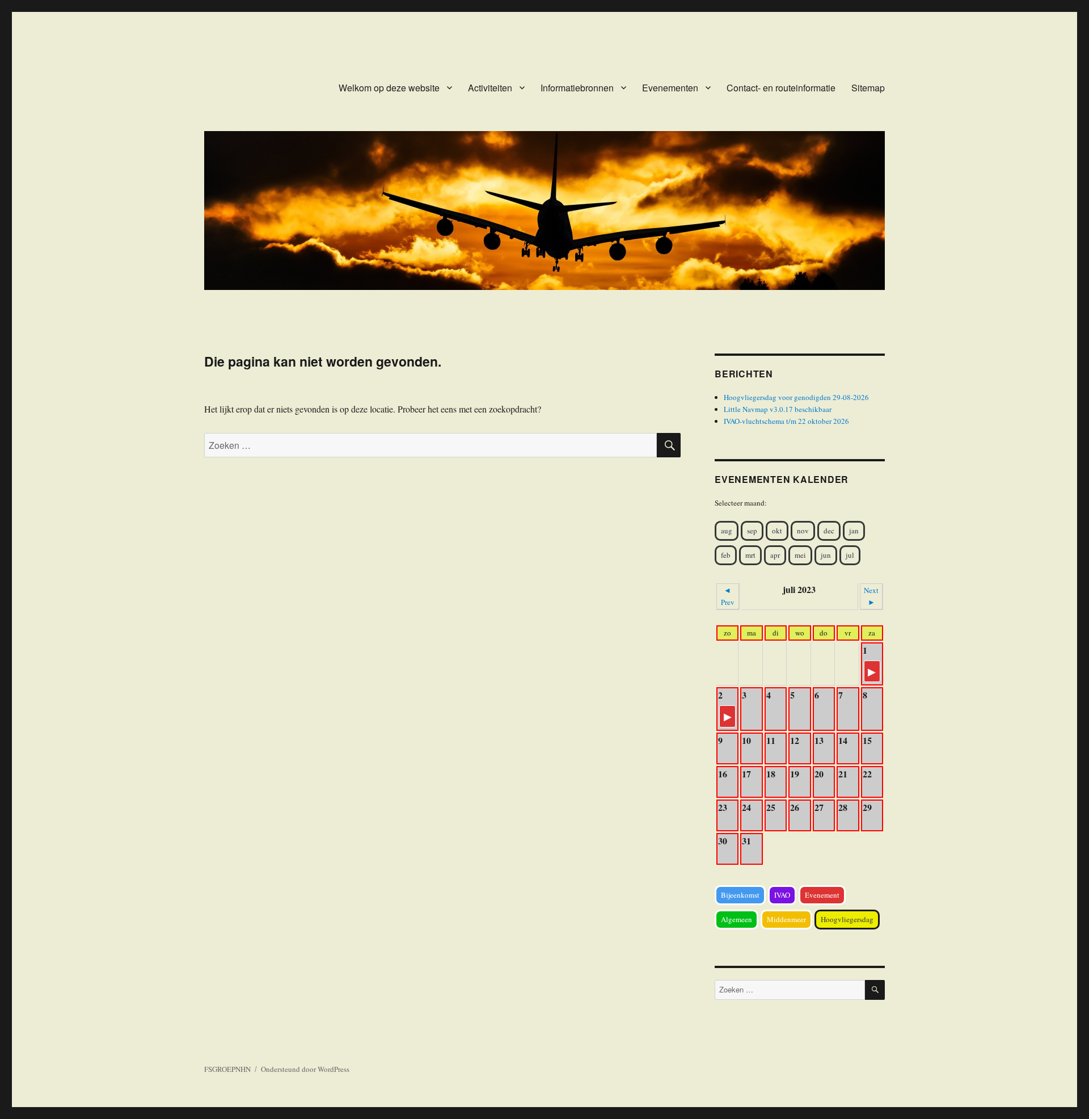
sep (752, 530)
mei (800, 555)
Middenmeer (786, 919)
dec (829, 530)
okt (777, 530)
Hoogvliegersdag (847, 919)
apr (775, 555)
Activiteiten (490, 87)
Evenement (822, 895)
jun (826, 555)
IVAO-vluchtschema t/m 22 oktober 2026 (786, 421)
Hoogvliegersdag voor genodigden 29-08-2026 (796, 397)
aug (726, 530)
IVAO (782, 895)
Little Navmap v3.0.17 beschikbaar (777, 409)
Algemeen (736, 919)
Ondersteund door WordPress (305, 1069)
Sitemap (868, 87)
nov (803, 530)
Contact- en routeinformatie (781, 87)
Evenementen (670, 87)
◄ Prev (728, 596)
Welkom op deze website (389, 87)
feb (726, 555)
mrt (750, 555)
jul (850, 555)
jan (854, 530)
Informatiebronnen (577, 87)
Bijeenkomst (740, 895)
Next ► (871, 596)
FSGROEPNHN (227, 1069)
